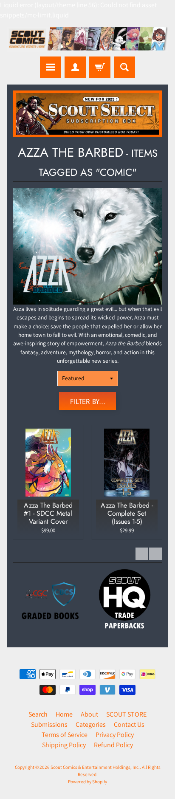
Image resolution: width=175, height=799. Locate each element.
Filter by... (87, 401)
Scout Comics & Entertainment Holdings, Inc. (95, 767)
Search (38, 714)
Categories (91, 724)
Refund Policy (113, 744)
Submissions (49, 724)
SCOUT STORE (126, 714)
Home (64, 714)
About (89, 714)
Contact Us (129, 724)
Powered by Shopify (87, 782)
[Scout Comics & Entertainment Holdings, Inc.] (87, 39)
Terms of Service (65, 734)
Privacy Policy (115, 734)
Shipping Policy (64, 744)
